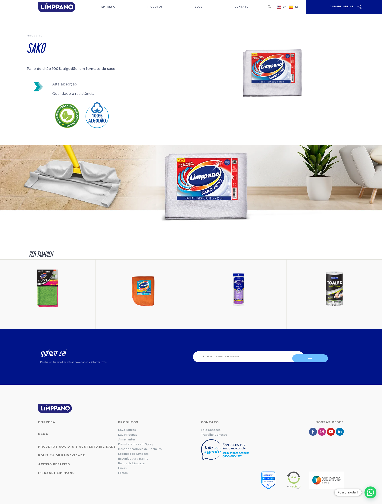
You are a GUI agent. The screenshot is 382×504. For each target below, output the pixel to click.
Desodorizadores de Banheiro (140, 449)
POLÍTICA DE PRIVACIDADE (61, 455)
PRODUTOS (128, 422)
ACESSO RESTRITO (54, 464)
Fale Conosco (211, 430)
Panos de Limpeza (131, 463)
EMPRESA (47, 422)
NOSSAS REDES (330, 422)
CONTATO (210, 422)
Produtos (155, 7)
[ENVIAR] (310, 358)
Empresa (108, 7)
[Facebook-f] (313, 432)
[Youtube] (331, 432)
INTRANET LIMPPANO (56, 473)
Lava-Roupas (127, 435)
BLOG (43, 434)
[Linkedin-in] (340, 432)
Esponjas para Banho (133, 459)
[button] (269, 6)
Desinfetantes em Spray (135, 444)
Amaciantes (126, 439)
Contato (242, 7)
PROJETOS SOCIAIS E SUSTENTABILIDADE (77, 446)
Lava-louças (127, 430)
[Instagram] (322, 432)
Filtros (123, 473)
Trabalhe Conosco (214, 435)
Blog (199, 7)
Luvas (122, 468)
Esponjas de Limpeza (133, 454)
